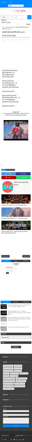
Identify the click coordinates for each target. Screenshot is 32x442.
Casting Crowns (8, 368)
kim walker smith (8, 386)
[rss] (20, 440)
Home (3, 27)
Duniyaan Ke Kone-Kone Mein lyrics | (18, 327)
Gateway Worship (8, 370)
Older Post (26, 256)
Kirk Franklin (14, 373)
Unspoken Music (20, 381)
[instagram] (11, 2)
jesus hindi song (10, 27)
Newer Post (5, 256)
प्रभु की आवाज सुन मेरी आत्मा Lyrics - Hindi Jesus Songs (14, 218)
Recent (16, 302)
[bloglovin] (14, 440)
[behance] (23, 440)
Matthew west (23, 373)
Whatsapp (24, 177)
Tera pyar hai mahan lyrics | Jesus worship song (13, 205)
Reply (7, 273)
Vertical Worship (8, 383)
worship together (9, 388)
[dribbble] (17, 440)
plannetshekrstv (19, 386)
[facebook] (2, 2)
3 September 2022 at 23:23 (12, 268)
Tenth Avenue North (9, 381)
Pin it (10, 177)
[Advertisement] (16, 56)
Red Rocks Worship (9, 378)
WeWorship (12, 435)
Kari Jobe (6, 373)
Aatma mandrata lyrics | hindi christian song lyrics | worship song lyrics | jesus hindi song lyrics (19, 319)
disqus (16, 261)
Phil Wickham (13, 376)
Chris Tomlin (17, 368)
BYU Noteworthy (8, 365)
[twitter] (5, 2)
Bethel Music (17, 365)
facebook (25, 261)
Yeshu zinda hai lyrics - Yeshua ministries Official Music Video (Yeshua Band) (14, 232)
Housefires (18, 370)
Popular (5, 302)
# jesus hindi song (10, 170)
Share (24, 174)
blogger (6, 261)
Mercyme (6, 376)
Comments (26, 302)
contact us (4, 323)
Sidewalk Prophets (21, 378)
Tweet (10, 174)
